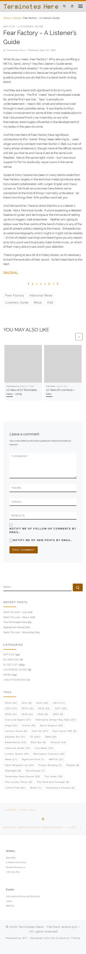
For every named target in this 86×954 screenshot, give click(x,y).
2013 (59, 703)
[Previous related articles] (71, 336)
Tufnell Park (15, 788)
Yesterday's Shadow (60, 788)
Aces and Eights (18, 719)
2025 (58, 714)
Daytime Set (15, 737)
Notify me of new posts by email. (42, 540)
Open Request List (19, 765)
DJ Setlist (10, 664)
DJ (35, 737)
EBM (50, 737)
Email (16, 501)
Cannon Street (16, 731)
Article (16, 18)
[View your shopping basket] (72, 6)
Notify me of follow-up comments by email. (42, 530)
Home (6, 18)
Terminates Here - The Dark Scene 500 (48, 927)
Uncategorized (14, 679)
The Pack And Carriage (53, 782)
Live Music (44, 748)
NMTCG (56, 759)
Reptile (73, 765)
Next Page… (10, 272)
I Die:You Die (13, 872)
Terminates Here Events (22, 776)
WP (24, 938)
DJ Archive (11, 659)
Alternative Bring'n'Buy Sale (56, 719)
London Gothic (17, 754)
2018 (11, 714)
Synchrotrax (35, 770)
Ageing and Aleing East (16, 627)
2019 (27, 714)
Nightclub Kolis (33, 759)
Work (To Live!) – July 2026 (17, 612)
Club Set (40, 731)
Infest (9, 901)
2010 (11, 703)
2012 (42, 703)
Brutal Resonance (15, 867)
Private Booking (50, 765)
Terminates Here (16, 50)
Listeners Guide (15, 669)
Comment (19, 456)
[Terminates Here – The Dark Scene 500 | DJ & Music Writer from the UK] (30, 6)
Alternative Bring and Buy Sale (23, 896)
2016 (44, 708)
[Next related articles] (79, 336)
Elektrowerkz (15, 742)
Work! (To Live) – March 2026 (19, 617)
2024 (43, 714)
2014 (11, 708)
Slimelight (13, 770)
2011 (27, 703)
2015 (28, 708)
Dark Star (11, 858)
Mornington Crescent (49, 754)
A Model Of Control (16, 862)
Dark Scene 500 (65, 731)
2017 (61, 708)
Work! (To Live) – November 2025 (21, 632)
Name (16, 488)
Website (18, 515)
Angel (11, 725)
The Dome (54, 776)
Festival (58, 742)
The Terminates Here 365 (17, 622)
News (7, 674)
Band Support (51, 725)
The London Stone (18, 782)
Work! (35, 788)
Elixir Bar (38, 742)
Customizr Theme (68, 938)
